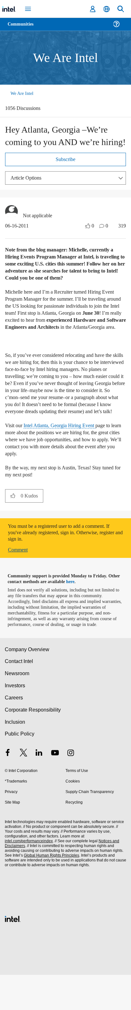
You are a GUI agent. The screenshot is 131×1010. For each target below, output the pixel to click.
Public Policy (19, 769)
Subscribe (65, 160)
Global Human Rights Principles (49, 891)
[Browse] (23, 28)
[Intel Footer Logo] (13, 953)
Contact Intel (19, 696)
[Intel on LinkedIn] (39, 788)
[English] (106, 9)
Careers (13, 732)
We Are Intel (22, 93)
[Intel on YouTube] (55, 788)
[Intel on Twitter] (23, 788)
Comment (19, 579)
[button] (12, 525)
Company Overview (27, 684)
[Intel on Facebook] (7, 788)
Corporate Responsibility (33, 745)
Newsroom (17, 708)
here (74, 611)
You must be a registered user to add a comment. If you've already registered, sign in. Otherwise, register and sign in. (64, 562)
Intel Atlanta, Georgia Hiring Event (64, 455)
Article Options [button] (27, 179)
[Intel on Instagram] (70, 788)
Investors (15, 720)
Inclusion (15, 757)
